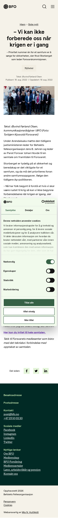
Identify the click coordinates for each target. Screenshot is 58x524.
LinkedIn (9, 438)
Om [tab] (47, 210)
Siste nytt (33, 24)
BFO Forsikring (13, 462)
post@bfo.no (11, 414)
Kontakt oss (11, 474)
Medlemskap (11, 457)
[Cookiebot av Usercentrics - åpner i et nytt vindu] (42, 202)
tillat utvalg (29, 311)
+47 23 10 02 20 (13, 418)
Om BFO (9, 453)
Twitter (8, 442)
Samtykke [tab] (10, 210)
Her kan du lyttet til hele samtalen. (25, 332)
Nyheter (29, 68)
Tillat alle (29, 302)
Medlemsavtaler (13, 466)
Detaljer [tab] (29, 210)
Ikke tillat (29, 320)
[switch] (50, 271)
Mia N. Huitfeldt (30, 512)
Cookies (8, 505)
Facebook (9, 430)
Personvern (10, 501)
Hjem (22, 24)
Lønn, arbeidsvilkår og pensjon (22, 470)
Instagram (10, 434)
